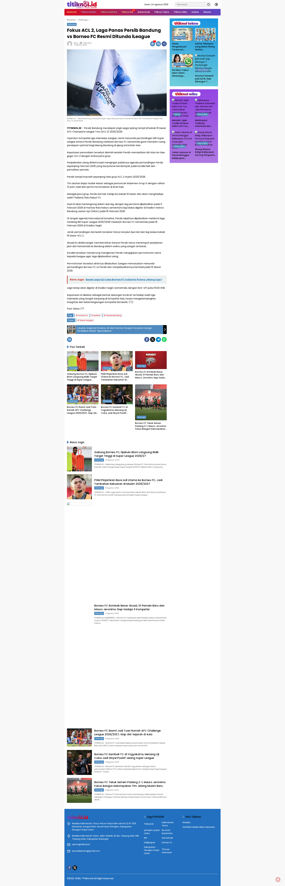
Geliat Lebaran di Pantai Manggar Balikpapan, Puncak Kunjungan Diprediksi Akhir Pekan (182, 155)
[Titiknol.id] (82, 4)
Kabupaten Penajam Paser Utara (151, 850)
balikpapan (149, 842)
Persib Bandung (113, 315)
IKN (145, 837)
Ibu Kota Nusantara (167, 832)
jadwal (97, 315)
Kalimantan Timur (168, 824)
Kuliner (177, 114)
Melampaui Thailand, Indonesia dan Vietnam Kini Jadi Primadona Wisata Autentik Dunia (205, 123)
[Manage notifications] (278, 879)
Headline (201, 38)
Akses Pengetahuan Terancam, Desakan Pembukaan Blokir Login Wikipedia (181, 46)
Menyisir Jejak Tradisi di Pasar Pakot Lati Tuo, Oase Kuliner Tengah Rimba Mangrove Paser (181, 123)
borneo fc (83, 315)
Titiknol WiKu (202, 114)
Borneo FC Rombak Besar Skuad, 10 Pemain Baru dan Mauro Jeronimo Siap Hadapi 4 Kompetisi (151, 375)
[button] (209, 4)
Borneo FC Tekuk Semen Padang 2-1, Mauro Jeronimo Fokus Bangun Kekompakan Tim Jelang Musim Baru (150, 426)
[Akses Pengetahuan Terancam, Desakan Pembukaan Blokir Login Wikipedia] (182, 34)
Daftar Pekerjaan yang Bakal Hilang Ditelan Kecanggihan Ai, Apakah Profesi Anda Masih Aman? (205, 46)
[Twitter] (152, 339)
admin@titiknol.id (81, 844)
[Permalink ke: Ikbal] (70, 43)
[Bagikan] (164, 43)
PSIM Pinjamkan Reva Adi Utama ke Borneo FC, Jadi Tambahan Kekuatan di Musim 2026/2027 (115, 377)
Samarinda (167, 837)
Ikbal (76, 43)
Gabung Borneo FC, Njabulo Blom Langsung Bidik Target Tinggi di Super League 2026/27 (82, 377)
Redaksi (186, 822)
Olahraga (72, 24)
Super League (86, 320)
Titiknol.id (148, 823)
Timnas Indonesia (167, 851)
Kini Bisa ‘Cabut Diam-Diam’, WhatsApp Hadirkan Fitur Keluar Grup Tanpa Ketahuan (181, 73)
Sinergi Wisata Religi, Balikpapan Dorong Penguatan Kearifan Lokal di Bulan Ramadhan (205, 152)
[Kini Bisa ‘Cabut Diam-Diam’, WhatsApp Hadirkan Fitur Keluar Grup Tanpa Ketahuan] (182, 60)
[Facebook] (146, 339)
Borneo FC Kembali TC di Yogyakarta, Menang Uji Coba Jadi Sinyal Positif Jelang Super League (114, 410)
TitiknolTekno (179, 38)
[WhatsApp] (164, 339)
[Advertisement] (194, 184)
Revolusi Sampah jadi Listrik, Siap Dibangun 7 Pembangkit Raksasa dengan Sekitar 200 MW (204, 78)
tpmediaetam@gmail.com (86, 850)
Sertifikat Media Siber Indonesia (199, 827)
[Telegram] (158, 339)
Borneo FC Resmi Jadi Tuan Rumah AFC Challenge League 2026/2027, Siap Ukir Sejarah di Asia (82, 410)
